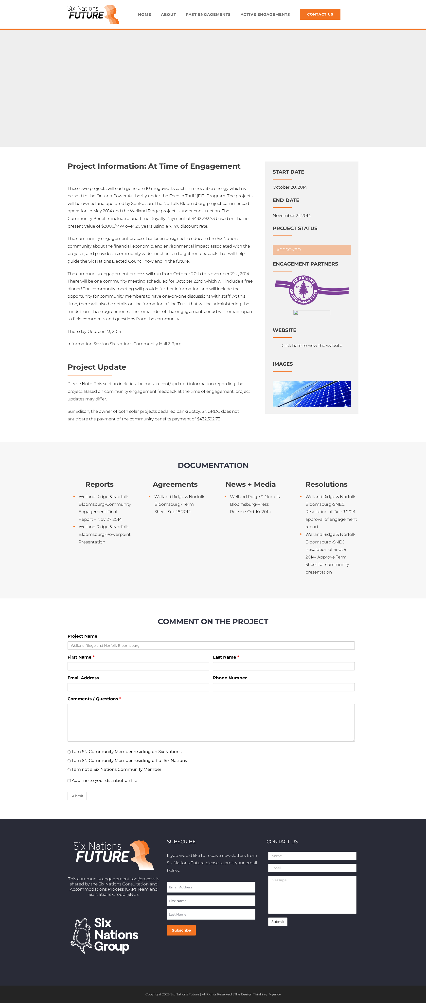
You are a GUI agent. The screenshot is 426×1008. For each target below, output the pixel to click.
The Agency (257, 994)
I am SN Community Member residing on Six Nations (126, 751)
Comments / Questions (94, 698)
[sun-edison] (311, 312)
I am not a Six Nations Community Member (116, 769)
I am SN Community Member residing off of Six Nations (129, 760)
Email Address (83, 677)
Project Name (82, 636)
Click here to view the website (312, 345)
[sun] (312, 382)
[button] (351, 14)
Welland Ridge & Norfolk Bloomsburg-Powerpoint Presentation (105, 534)
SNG (132, 894)
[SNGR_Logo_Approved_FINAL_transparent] (312, 277)
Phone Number (230, 677)
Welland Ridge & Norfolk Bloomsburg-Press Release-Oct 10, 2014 (255, 504)
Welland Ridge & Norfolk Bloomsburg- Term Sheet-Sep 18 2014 (179, 504)
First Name (81, 657)
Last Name (226, 657)
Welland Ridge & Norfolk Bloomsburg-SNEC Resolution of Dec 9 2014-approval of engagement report (331, 511)
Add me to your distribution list (104, 780)
